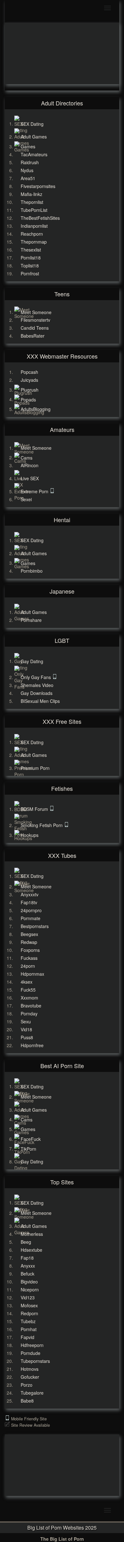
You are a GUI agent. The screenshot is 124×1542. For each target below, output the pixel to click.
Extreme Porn (35, 491)
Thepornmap (34, 242)
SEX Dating (32, 123)
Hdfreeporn (32, 1345)
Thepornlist (32, 202)
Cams (26, 457)
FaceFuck (31, 1139)
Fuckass (29, 958)
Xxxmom (29, 997)
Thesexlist (31, 249)
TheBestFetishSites (40, 218)
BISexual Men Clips (40, 701)
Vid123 (28, 1297)
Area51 (28, 178)
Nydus (27, 170)
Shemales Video (37, 685)
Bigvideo (29, 1281)
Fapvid (27, 1337)
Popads (28, 399)
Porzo (26, 1385)
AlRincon (29, 465)
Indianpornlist (34, 226)
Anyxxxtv (29, 894)
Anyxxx (28, 1266)
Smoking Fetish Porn (42, 825)
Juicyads (29, 380)
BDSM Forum (35, 809)
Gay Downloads (36, 693)
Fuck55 (28, 989)
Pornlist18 (31, 257)
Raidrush (30, 162)
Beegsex (29, 934)
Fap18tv (29, 902)
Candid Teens (35, 328)
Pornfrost (30, 273)
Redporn (29, 1313)
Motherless (32, 1234)
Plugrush (29, 390)
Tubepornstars (35, 1361)
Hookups (29, 835)
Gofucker (30, 1377)
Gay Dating (32, 661)
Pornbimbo (32, 571)
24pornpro (31, 910)
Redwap (29, 942)
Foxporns (30, 950)
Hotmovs (29, 1369)
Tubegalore (32, 1393)
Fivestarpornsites (38, 186)
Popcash (29, 372)
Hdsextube (31, 1250)
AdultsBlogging (36, 409)
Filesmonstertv (35, 320)
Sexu (26, 1021)
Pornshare (31, 620)
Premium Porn (35, 768)
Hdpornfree (32, 1045)
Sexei (26, 499)
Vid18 (26, 1029)
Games (28, 146)
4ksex (26, 982)
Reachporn (32, 234)
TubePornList (34, 210)
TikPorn (28, 1148)
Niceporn (30, 1289)
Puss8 (27, 1037)
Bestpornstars (35, 926)
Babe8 (27, 1400)
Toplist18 (30, 265)
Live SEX (30, 478)
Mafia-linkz (31, 194)
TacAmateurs (34, 154)
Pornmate (30, 918)
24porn (28, 966)
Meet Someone (36, 312)
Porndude (30, 1353)
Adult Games (34, 136)
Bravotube (31, 1005)
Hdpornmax (32, 974)
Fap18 (27, 1258)
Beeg (26, 1242)
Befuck (27, 1273)
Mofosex (29, 1305)
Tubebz (28, 1321)
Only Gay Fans (36, 677)
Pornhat (29, 1329)
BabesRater (33, 336)
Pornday (29, 1013)
